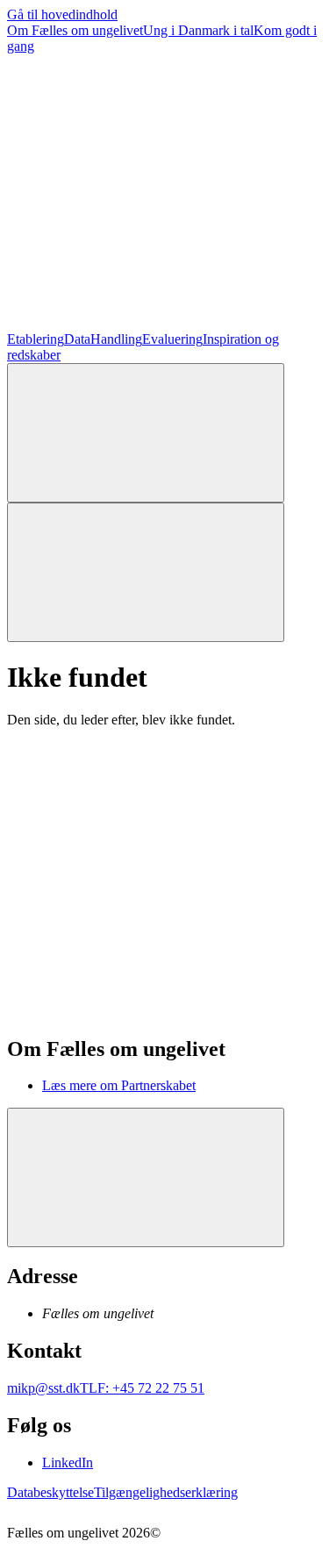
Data (77, 339)
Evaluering (172, 339)
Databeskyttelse (50, 1492)
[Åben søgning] (145, 433)
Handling (116, 339)
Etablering (35, 339)
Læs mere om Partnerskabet (119, 1085)
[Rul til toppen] (145, 1177)
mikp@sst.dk (43, 1387)
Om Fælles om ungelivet (75, 30)
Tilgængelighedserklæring (166, 1492)
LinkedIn (67, 1462)
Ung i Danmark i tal (198, 30)
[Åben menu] (145, 572)
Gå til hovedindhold (62, 14)
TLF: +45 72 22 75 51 (142, 1387)
